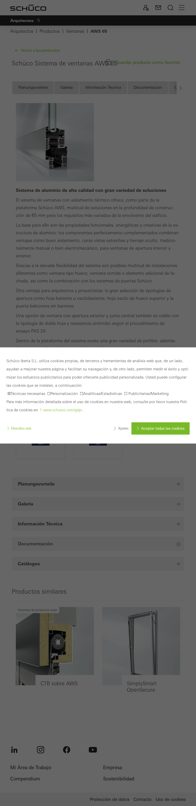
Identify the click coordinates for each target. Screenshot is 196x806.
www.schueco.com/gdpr (62, 410)
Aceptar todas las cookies (163, 428)
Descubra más (21, 428)
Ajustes (123, 428)
